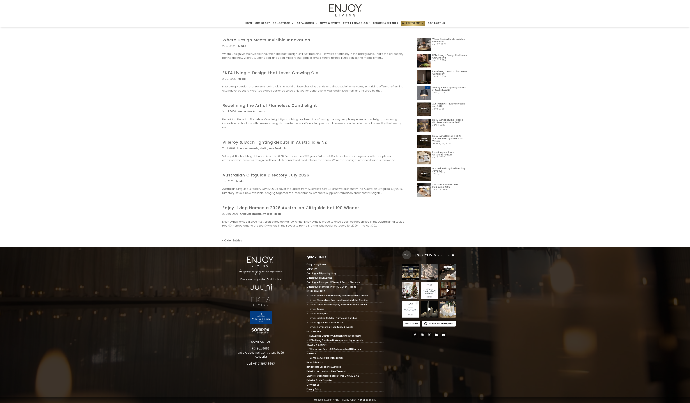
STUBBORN (366, 400)
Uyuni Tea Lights (317, 313)
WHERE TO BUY (411, 23)
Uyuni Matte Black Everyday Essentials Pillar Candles (337, 304)
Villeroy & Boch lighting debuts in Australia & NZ (274, 142)
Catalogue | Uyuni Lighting (321, 273)
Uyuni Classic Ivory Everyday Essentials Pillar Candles (337, 300)
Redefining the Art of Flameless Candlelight (269, 105)
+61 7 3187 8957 (263, 364)
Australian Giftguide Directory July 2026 (265, 175)
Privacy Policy (314, 389)
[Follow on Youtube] (444, 335)
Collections (281, 23)
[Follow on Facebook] (415, 335)
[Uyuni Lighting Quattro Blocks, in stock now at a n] (429, 309)
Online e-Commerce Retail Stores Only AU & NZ (333, 375)
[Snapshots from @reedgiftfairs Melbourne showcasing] (448, 309)
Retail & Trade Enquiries (319, 380)
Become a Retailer (385, 23)
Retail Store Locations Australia (324, 366)
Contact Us (436, 23)
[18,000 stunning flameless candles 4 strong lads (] (429, 290)
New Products (256, 111)
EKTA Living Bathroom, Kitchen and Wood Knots (334, 335)
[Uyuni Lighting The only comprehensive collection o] (448, 290)
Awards (268, 214)
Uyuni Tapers (315, 309)
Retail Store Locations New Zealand (326, 371)
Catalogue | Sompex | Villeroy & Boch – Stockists (333, 282)
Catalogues (305, 23)
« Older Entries (232, 240)
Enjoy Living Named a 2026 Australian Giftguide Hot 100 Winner (290, 208)
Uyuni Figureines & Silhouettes (325, 322)
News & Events (330, 23)
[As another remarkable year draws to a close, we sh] (410, 290)
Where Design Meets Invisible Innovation (266, 40)
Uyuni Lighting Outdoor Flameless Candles (332, 318)
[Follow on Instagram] (422, 335)
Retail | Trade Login (357, 23)
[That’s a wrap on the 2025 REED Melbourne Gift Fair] (410, 272)
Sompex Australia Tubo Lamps (325, 357)
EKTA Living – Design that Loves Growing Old (270, 73)
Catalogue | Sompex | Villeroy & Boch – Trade (331, 286)
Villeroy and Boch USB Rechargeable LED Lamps (334, 349)
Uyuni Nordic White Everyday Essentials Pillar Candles (337, 295)
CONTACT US (261, 342)
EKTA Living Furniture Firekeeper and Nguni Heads (335, 340)
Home (248, 23)
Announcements (247, 148)
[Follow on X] (429, 335)
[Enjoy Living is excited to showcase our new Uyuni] (429, 272)
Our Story (262, 23)
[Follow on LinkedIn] (436, 335)
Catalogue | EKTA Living (319, 277)
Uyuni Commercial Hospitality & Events (330, 327)
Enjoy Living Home (316, 264)
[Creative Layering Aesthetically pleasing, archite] (410, 309)
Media (242, 46)
